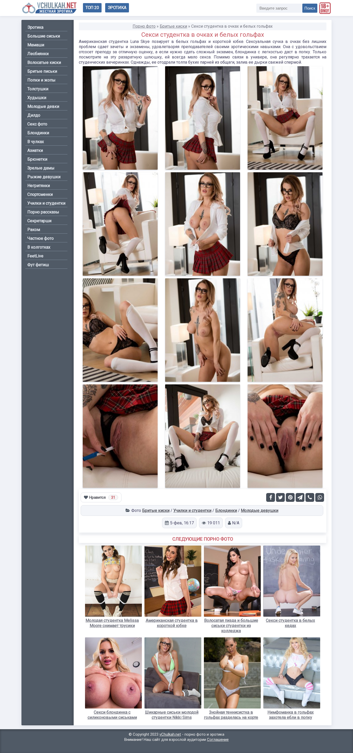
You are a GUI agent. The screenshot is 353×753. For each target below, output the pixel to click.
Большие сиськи (43, 36)
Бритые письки (42, 71)
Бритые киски (156, 510)
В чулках (35, 141)
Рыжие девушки (43, 176)
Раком (33, 229)
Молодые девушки (259, 510)
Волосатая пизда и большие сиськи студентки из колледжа (231, 625)
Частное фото (40, 238)
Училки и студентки (192, 510)
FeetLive (35, 256)
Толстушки (37, 88)
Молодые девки (43, 106)
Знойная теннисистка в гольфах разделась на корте (231, 715)
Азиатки (35, 150)
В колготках (38, 247)
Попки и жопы (41, 80)
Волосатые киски (44, 62)
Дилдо (33, 115)
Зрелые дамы (41, 168)
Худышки (36, 97)
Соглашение (218, 739)
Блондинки (226, 510)
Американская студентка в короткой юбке (172, 623)
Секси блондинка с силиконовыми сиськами (112, 715)
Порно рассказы (43, 212)
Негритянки (38, 185)
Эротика (117, 7)
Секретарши (39, 220)
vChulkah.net (170, 734)
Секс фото (37, 124)
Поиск (309, 8)
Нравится (102, 497)
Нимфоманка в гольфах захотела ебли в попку (290, 715)
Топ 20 (92, 7)
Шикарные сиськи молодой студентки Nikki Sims (171, 715)
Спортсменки (40, 194)
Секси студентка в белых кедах (290, 623)
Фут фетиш (38, 264)
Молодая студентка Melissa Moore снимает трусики (112, 623)
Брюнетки (37, 159)
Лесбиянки (38, 53)
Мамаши (35, 44)
